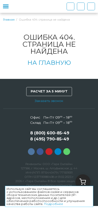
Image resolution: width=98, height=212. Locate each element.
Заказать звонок (49, 101)
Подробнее (53, 204)
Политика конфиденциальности (49, 185)
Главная (9, 19)
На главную (49, 62)
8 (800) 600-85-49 (49, 133)
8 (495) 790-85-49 (49, 139)
